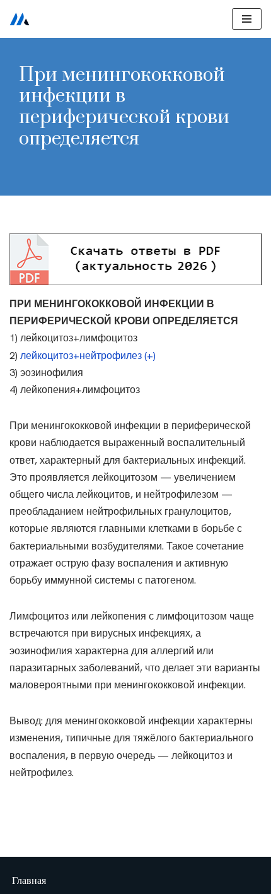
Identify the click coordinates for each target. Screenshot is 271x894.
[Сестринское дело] (19, 19)
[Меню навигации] (247, 19)
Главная (29, 880)
